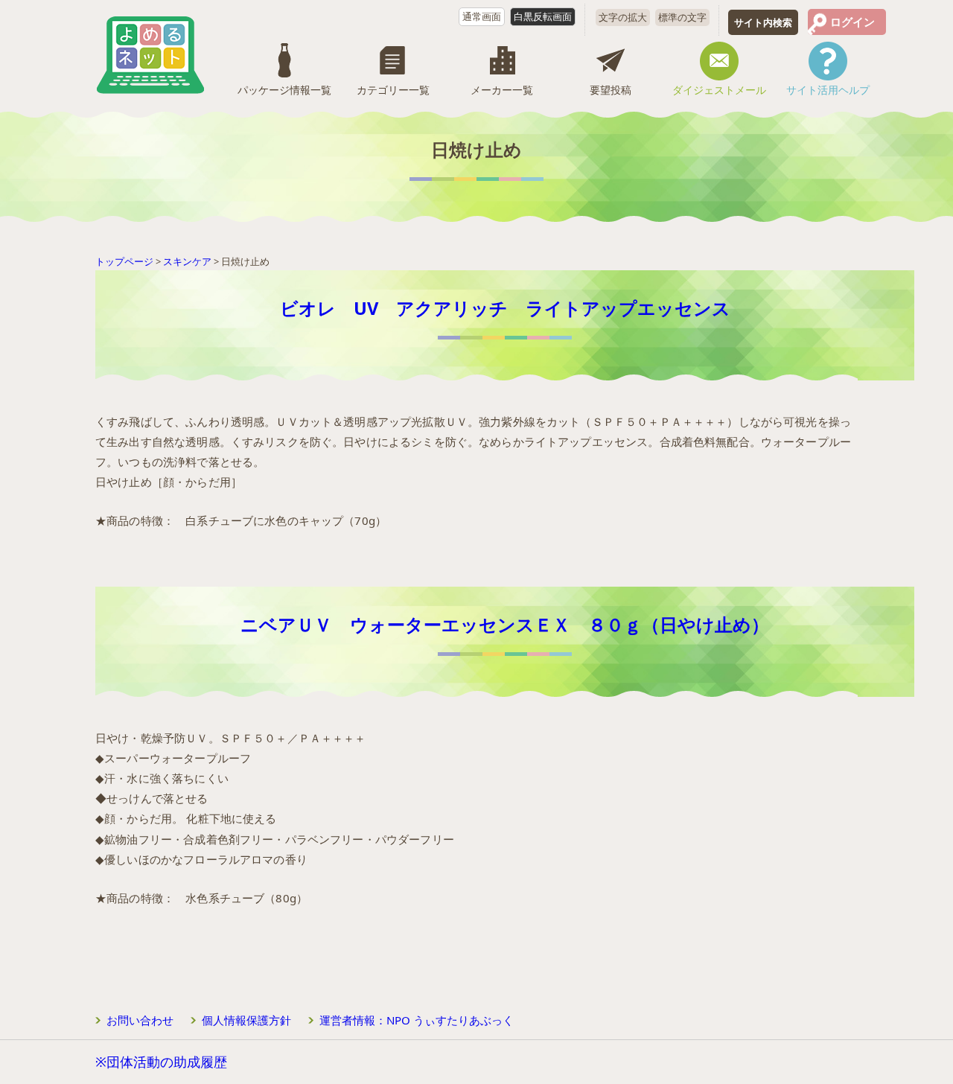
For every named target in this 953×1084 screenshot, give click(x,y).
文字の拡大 (623, 17)
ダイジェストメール (719, 90)
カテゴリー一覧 (393, 90)
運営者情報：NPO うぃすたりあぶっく (416, 1020)
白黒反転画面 (543, 16)
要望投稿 (610, 90)
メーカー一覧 (502, 90)
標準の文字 (682, 17)
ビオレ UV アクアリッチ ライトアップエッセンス (505, 308)
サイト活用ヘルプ (828, 90)
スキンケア (187, 261)
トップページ (124, 261)
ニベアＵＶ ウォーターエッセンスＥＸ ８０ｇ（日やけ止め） (504, 625)
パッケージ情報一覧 (284, 90)
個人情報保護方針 (246, 1020)
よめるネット (150, 55)
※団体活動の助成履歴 (161, 1062)
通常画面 (481, 16)
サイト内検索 (763, 22)
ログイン (852, 21)
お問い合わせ (139, 1020)
